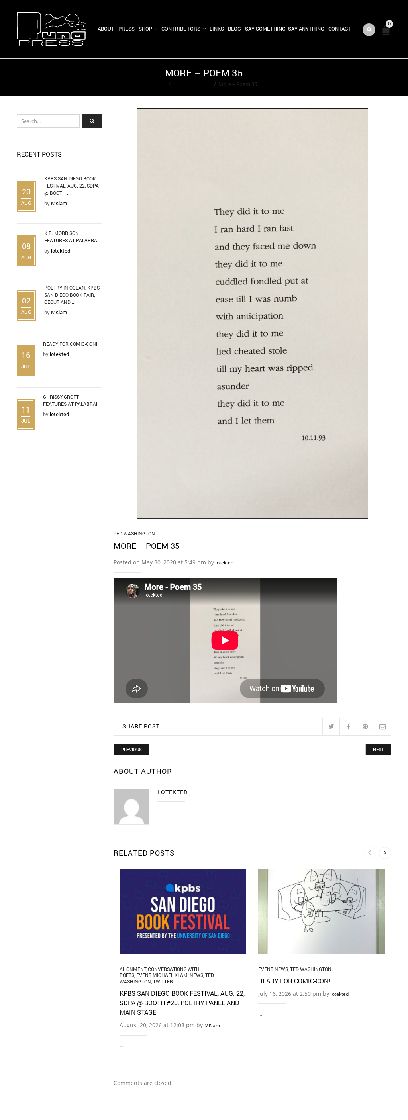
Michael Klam (170, 975)
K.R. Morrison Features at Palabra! (71, 236)
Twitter (163, 981)
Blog (234, 28)
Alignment (133, 969)
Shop (145, 28)
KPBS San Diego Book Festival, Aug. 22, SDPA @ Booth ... (71, 185)
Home (158, 84)
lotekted (224, 562)
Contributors (180, 28)
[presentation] (369, 853)
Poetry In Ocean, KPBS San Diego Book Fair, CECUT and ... (72, 294)
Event (143, 975)
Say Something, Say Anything (284, 28)
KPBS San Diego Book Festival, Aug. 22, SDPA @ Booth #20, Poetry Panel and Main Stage (182, 1002)
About (106, 28)
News (196, 975)
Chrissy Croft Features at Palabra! (70, 400)
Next (378, 749)
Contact (339, 28)
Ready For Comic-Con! (294, 981)
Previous (131, 749)
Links (217, 28)
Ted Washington (192, 84)
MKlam (212, 1025)
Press (126, 28)
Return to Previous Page (360, 77)
